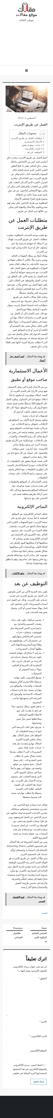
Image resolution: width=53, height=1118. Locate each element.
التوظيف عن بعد (34, 152)
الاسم (43, 1021)
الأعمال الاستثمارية (33, 141)
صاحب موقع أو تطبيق (31, 145)
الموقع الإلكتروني (38, 1050)
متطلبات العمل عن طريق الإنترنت (26, 138)
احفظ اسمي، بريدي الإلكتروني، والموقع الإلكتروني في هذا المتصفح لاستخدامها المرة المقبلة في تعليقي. (29, 1069)
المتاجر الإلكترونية (32, 148)
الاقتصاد (44, 913)
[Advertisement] (26, 44)
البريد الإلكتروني (38, 1036)
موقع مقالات (26, 14)
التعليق (42, 978)
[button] (26, 70)
